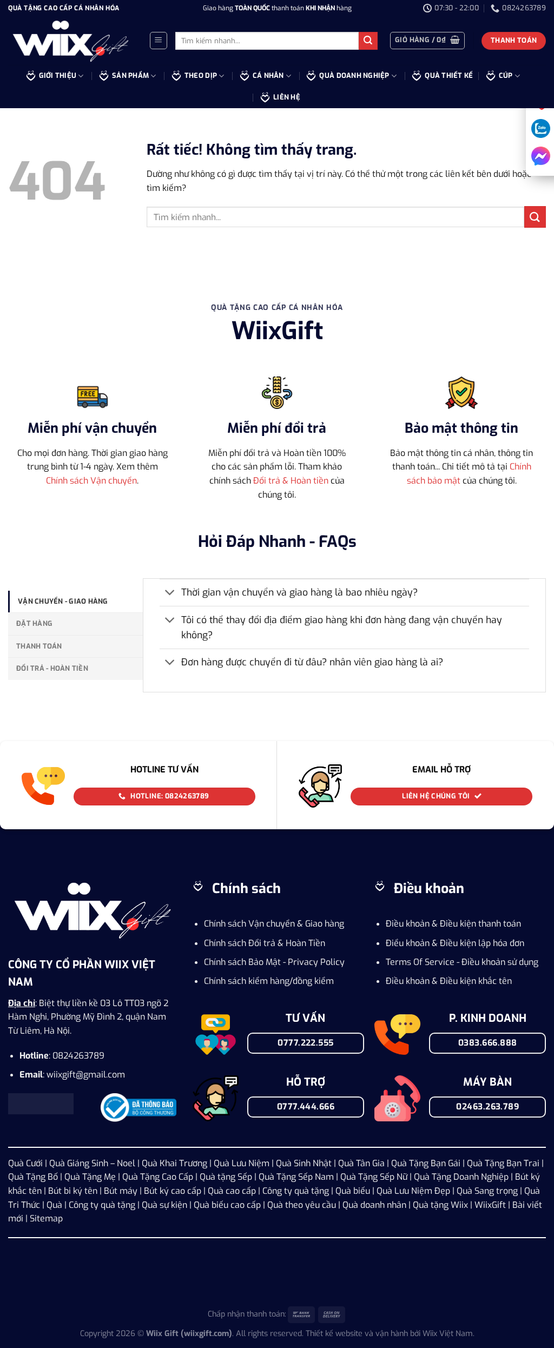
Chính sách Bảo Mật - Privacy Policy (275, 962)
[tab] (75, 601)
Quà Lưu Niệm (241, 1163)
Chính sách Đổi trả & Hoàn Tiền (264, 943)
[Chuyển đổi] (170, 593)
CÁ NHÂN (268, 75)
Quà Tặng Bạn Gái (425, 1163)
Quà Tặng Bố (33, 1176)
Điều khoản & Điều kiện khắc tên (449, 981)
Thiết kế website (334, 1334)
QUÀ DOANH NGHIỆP (354, 75)
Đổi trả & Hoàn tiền (290, 480)
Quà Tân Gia (361, 1163)
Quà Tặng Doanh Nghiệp (461, 1176)
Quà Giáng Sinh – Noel (92, 1163)
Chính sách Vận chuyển (91, 480)
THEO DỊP (200, 75)
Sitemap (46, 1218)
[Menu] (158, 40)
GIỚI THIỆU (58, 75)
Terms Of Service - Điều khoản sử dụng (462, 962)
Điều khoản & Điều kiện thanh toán (453, 923)
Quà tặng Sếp (226, 1176)
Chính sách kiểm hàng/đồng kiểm (269, 981)
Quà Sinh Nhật (304, 1163)
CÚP (506, 75)
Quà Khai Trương (174, 1163)
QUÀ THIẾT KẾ (449, 75)
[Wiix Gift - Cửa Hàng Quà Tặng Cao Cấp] (70, 41)
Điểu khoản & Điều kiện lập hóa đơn (455, 943)
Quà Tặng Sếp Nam (296, 1176)
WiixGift (490, 1205)
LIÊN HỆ (286, 97)
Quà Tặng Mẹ (90, 1176)
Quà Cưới (25, 1163)
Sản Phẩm (130, 75)
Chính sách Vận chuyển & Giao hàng (274, 923)
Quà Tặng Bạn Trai (503, 1163)
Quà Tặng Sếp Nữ (373, 1176)
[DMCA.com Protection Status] (41, 1102)
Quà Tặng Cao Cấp (157, 1176)
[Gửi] (368, 41)
